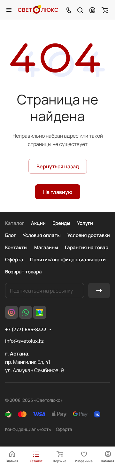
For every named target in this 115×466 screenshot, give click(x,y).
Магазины (46, 247)
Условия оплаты (42, 235)
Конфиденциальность (28, 429)
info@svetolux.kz (24, 341)
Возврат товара (23, 271)
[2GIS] (39, 312)
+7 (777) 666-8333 (26, 329)
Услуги (85, 223)
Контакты (16, 247)
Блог (10, 235)
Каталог (14, 223)
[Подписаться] (99, 290)
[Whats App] (25, 312)
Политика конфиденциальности (68, 259)
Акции (38, 223)
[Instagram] (11, 312)
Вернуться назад (57, 166)
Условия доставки (88, 235)
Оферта (14, 259)
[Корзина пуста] (105, 10)
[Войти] (92, 10)
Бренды (61, 223)
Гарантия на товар (86, 247)
